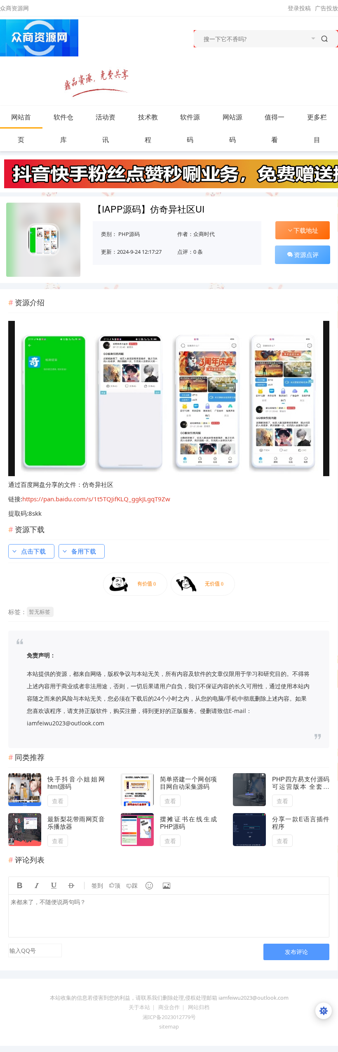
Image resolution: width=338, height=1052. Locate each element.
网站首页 (21, 128)
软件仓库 (63, 128)
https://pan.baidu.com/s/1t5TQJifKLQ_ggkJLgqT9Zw (96, 499)
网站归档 (198, 1007)
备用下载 (83, 551)
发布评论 (296, 952)
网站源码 (232, 128)
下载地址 (305, 230)
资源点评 (306, 254)
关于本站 (139, 1007)
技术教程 (148, 128)
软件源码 (190, 128)
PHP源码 (129, 234)
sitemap (169, 1026)
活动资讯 (105, 128)
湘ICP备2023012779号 (169, 1017)
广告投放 (326, 8)
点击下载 (33, 551)
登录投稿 (299, 8)
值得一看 (274, 128)
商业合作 (169, 1007)
